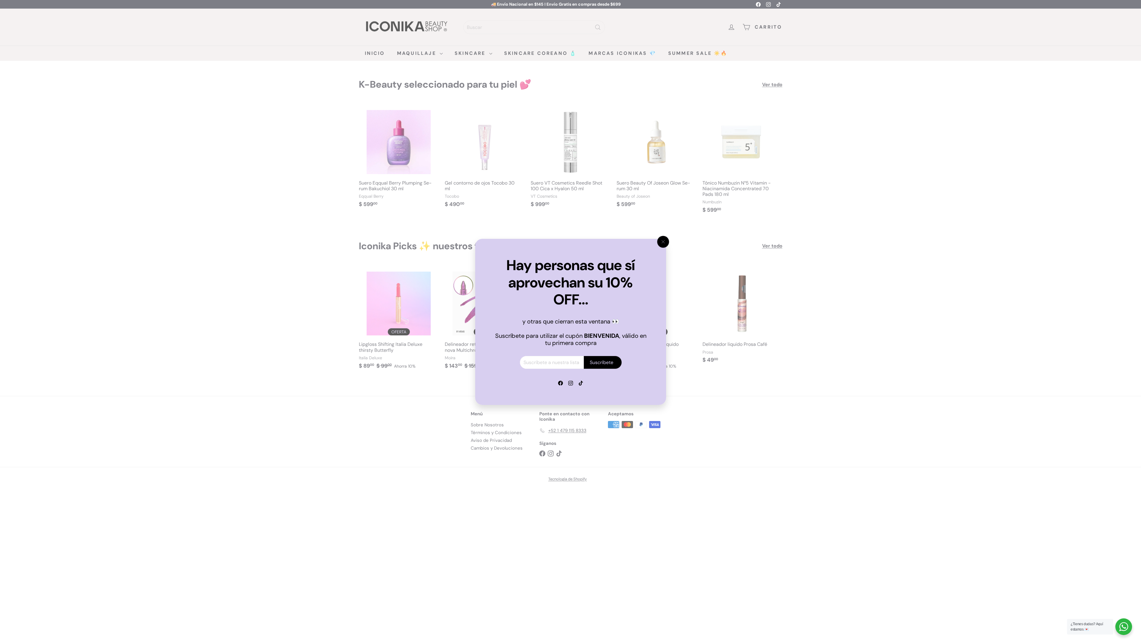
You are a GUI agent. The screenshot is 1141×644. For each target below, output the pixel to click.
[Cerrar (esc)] (663, 242)
